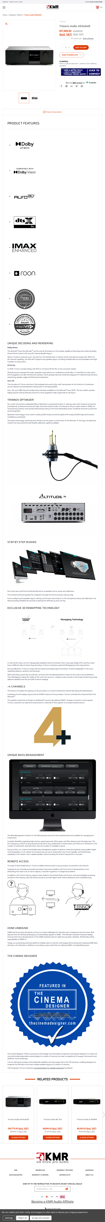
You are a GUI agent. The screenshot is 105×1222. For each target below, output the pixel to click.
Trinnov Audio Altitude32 (18, 1119)
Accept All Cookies (40, 1217)
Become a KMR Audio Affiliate (52, 1201)
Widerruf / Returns (65, 1170)
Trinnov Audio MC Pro (53, 1119)
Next (103, 1114)
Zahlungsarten (15, 1175)
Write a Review (88, 38)
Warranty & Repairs (40, 1175)
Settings (9, 1217)
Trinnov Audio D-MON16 (87, 1119)
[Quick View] (28, 1090)
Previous (1, 1114)
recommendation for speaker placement (49, 1068)
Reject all (22, 1217)
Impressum (40, 1170)
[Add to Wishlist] (28, 1096)
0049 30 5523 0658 (96, 2)
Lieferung (89, 1170)
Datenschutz (64, 1175)
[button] (81, 72)
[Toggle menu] (13, 7)
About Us (89, 1175)
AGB (15, 1170)
